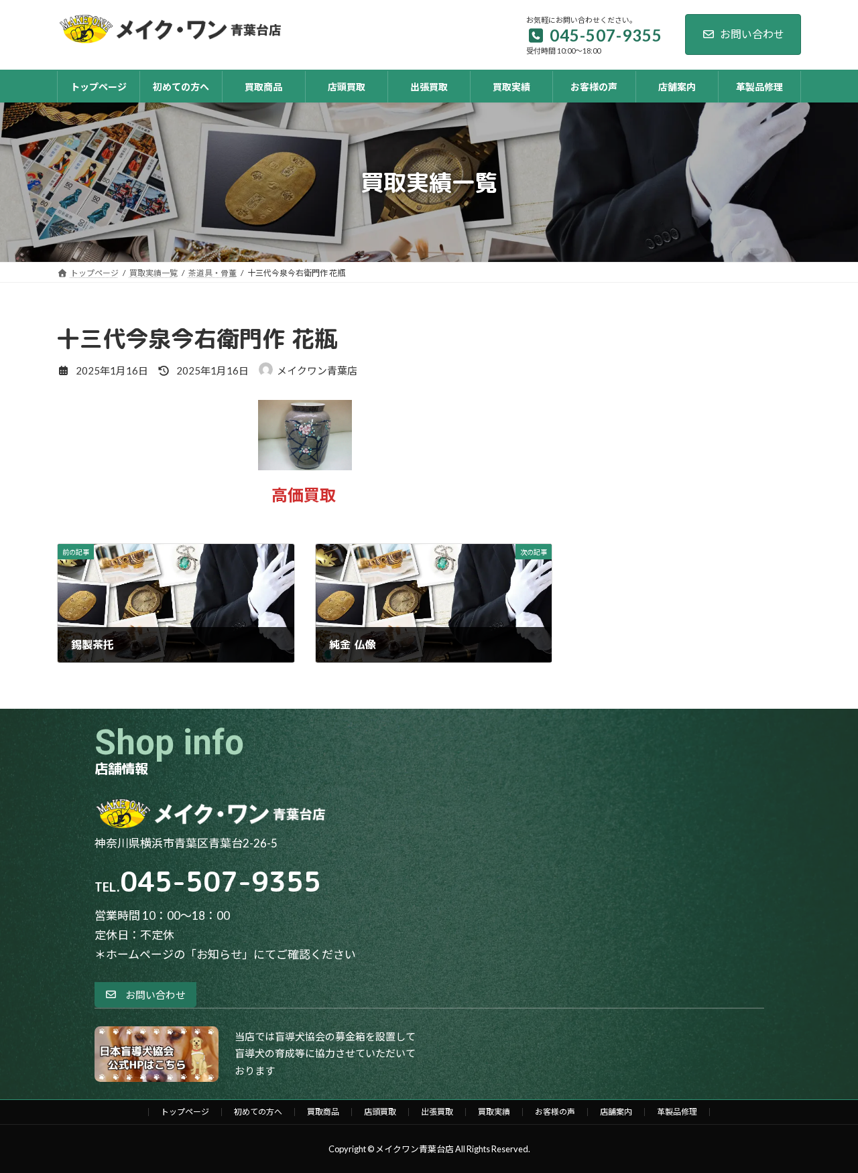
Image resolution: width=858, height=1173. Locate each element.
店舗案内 (616, 1112)
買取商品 (323, 1112)
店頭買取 (380, 1112)
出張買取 (437, 1112)
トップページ (185, 1112)
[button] (145, 995)
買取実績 (494, 1112)
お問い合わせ (752, 33)
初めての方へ (258, 1112)
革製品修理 (677, 1112)
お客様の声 (555, 1112)
